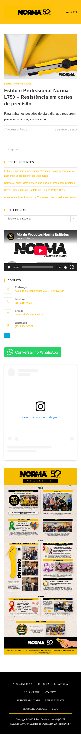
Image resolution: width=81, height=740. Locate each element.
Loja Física (61, 684)
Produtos (43, 684)
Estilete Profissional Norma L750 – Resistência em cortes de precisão (38, 97)
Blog (55, 708)
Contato (50, 692)
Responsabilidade (28, 700)
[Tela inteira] (72, 267)
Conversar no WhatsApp (36, 352)
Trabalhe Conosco (35, 708)
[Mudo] (65, 267)
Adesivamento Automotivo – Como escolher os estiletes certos (40, 197)
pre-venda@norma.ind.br (29, 314)
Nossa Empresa (22, 684)
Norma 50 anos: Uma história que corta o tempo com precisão (39, 182)
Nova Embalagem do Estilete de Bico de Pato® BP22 (34, 190)
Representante (54, 700)
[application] (40, 250)
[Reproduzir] (9, 267)
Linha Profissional (18, 83)
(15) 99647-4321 (24, 326)
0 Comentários (17, 129)
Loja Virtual (32, 692)
